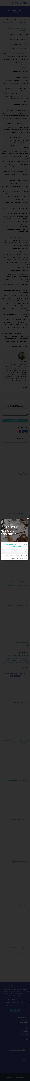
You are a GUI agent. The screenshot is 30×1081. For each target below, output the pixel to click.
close (28, 518)
